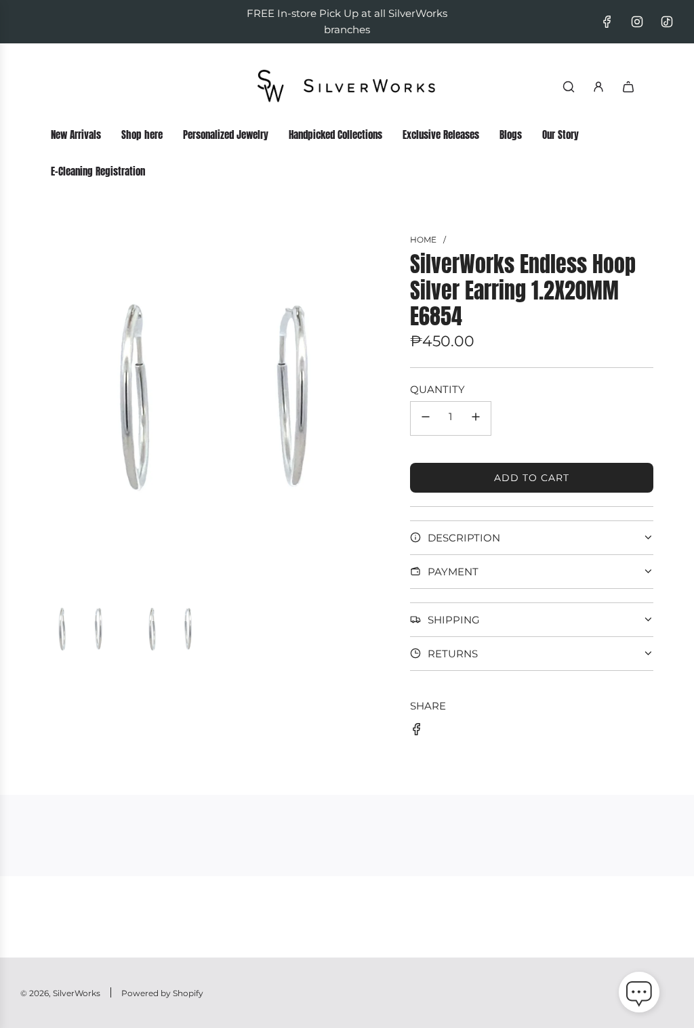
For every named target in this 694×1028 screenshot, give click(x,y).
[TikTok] (667, 21)
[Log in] (598, 87)
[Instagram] (637, 21)
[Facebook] (607, 21)
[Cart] (628, 87)
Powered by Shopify (162, 993)
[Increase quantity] (476, 418)
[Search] (569, 87)
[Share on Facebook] (417, 731)
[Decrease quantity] (426, 418)
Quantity (437, 389)
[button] (639, 995)
